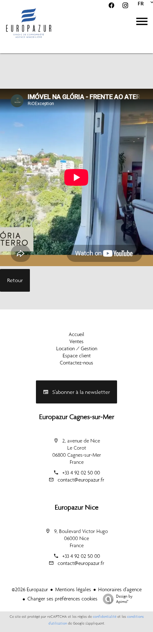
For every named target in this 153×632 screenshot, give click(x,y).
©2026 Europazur (30, 589)
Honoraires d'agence (120, 589)
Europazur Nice (77, 507)
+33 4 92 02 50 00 (81, 472)
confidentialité (104, 616)
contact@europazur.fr (81, 480)
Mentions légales (73, 589)
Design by (124, 599)
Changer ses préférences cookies (62, 598)
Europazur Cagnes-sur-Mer (76, 416)
